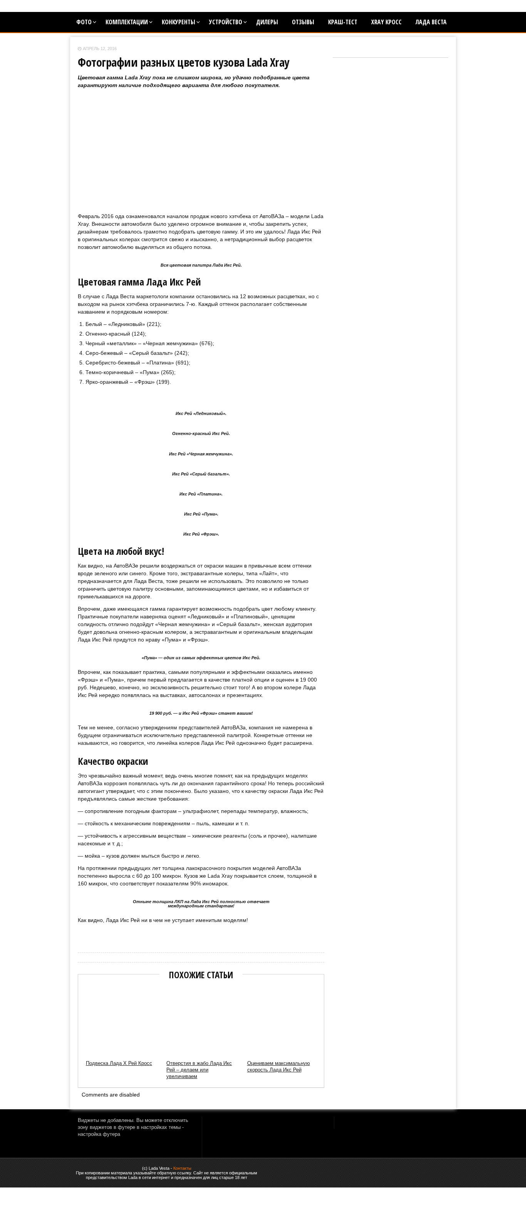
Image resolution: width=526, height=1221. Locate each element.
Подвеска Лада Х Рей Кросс (119, 1063)
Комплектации (127, 22)
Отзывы (303, 22)
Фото (84, 22)
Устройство (225, 22)
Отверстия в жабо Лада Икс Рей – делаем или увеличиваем (199, 1069)
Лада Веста (431, 22)
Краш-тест (342, 22)
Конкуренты (178, 22)
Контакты (182, 1168)
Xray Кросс (386, 22)
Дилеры (267, 22)
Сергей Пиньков (93, 933)
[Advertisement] (201, 158)
